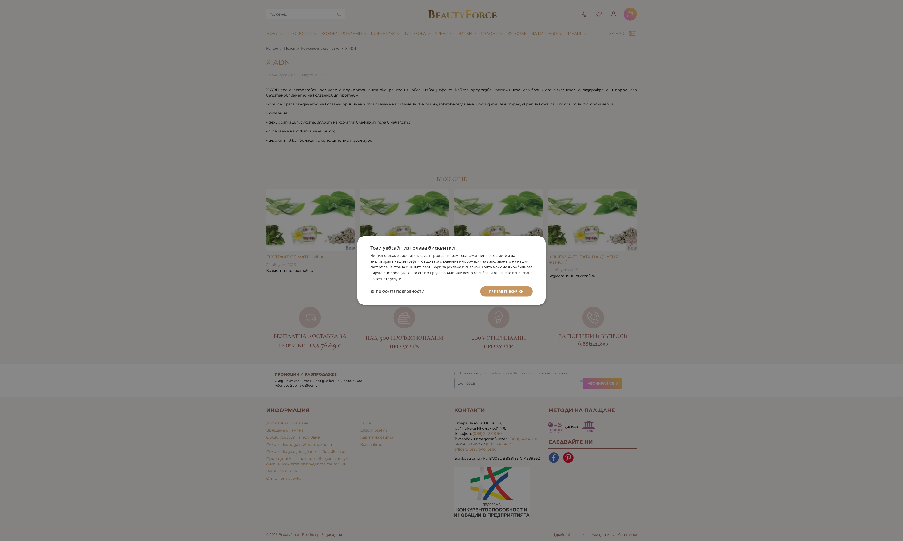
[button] (397, 291)
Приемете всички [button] (506, 291)
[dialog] (451, 270)
